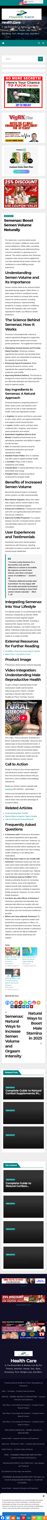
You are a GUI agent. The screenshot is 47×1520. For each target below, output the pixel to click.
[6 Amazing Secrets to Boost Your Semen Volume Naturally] (29, 951)
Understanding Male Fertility (16, 813)
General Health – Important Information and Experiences (20, 1438)
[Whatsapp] (25, 1001)
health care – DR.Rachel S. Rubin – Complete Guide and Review (23, 1444)
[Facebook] (7, 1001)
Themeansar (23, 1386)
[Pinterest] (21, 1001)
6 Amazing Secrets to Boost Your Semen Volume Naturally (29, 959)
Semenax (9, 789)
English (30, 2)
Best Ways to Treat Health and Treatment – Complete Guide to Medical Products (23, 1406)
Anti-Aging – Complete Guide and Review (21, 1391)
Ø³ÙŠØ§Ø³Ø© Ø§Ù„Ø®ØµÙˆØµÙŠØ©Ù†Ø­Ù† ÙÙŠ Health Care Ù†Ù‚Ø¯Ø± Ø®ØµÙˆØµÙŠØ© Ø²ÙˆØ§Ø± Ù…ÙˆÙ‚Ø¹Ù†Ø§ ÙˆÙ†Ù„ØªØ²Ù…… (23, 1480)
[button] (43, 1496)
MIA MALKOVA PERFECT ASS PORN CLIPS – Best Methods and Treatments (23, 1464)
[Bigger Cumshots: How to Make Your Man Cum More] (12, 951)
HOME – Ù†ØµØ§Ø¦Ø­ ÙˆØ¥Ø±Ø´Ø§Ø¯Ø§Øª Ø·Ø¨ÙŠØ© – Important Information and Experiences (23, 1456)
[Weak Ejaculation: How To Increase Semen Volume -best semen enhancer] (12, 973)
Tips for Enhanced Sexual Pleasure (19, 819)
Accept (23, 1515)
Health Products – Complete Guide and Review (17, 1449)
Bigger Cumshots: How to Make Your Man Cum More (12, 959)
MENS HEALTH (9, 216)
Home (4, 1391)
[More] (38, 1001)
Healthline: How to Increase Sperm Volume (22, 651)
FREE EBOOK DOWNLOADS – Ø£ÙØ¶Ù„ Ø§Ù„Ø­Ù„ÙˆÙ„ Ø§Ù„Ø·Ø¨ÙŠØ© (23, 1431)
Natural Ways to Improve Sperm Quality (21, 816)
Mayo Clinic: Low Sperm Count (17, 654)
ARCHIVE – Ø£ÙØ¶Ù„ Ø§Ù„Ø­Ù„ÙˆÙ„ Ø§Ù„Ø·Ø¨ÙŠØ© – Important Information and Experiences (23, 1398)
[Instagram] (34, 1001)
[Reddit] (16, 1001)
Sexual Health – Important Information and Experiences (20, 1488)
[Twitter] (12, 1001)
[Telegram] (30, 1001)
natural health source (23, 1305)
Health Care (11, 22)
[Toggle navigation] (43, 43)
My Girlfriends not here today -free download (16, 1471)
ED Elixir (23, 1286)
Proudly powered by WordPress (15, 1383)
